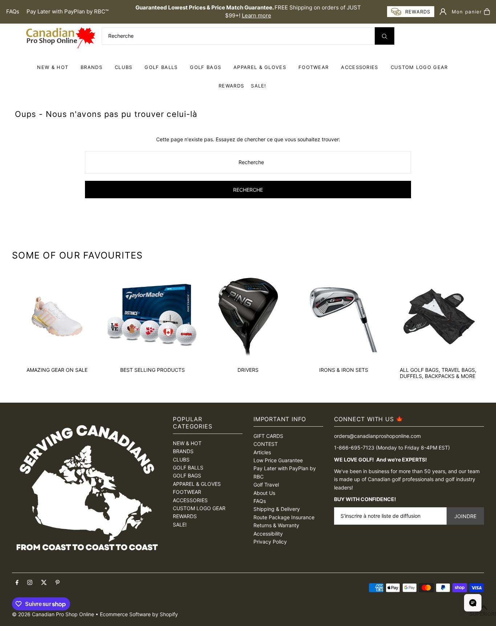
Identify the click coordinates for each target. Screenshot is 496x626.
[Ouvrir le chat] (472, 602)
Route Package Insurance (283, 517)
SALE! (259, 86)
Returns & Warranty (276, 525)
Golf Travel (266, 484)
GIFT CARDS (268, 436)
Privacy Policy (270, 541)
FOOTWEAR (313, 67)
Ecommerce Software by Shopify (139, 614)
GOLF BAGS (205, 67)
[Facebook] (17, 583)
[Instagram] (29, 583)
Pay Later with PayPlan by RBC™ (68, 11)
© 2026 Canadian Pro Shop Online (53, 614)
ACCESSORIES (359, 67)
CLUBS (124, 67)
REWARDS (185, 516)
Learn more (256, 15)
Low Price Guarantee (278, 460)
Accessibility (268, 534)
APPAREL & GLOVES (259, 67)
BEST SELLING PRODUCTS (152, 370)
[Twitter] (44, 583)
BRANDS (91, 67)
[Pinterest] (58, 583)
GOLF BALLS (161, 67)
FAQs (12, 11)
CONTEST (265, 444)
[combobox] (248, 36)
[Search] (384, 36)
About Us (264, 493)
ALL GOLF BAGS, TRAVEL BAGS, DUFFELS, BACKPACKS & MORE (438, 373)
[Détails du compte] (443, 11)
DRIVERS (248, 370)
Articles (262, 452)
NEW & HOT (52, 67)
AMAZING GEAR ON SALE (57, 370)
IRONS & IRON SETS (343, 370)
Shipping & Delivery (276, 509)
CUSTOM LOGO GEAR (419, 67)
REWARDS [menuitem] (231, 86)
